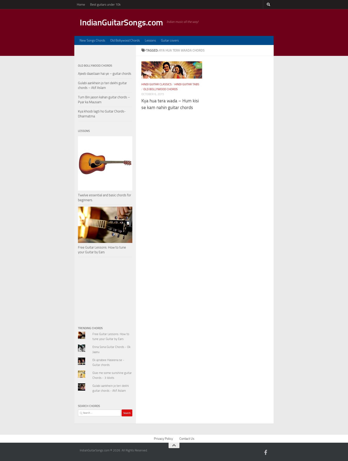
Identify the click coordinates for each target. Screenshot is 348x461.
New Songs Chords (92, 40)
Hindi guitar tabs (186, 84)
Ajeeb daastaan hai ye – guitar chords (104, 73)
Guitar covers (170, 40)
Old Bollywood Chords (125, 40)
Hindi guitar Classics (156, 84)
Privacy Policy (163, 439)
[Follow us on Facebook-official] (265, 452)
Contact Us (186, 439)
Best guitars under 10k (105, 5)
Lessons (150, 40)
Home (81, 5)
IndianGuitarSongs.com (121, 22)
